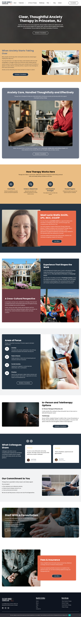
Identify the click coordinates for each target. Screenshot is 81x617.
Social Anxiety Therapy (66, 605)
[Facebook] (3, 608)
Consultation (73, 3)
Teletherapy (41, 3)
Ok (69, 615)
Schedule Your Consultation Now (14, 530)
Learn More (57, 241)
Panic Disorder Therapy (66, 601)
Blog (54, 3)
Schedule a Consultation (40, 32)
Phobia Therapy (65, 607)
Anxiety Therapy (65, 603)
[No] (79, 615)
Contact (60, 3)
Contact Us (38, 608)
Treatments (21, 3)
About (15, 3)
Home (37, 601)
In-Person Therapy (32, 3)
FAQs (48, 3)
